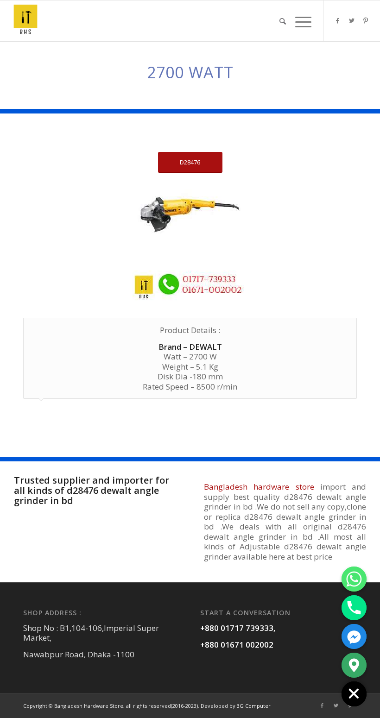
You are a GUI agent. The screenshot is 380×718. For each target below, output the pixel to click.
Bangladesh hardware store (259, 486)
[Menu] (301, 20)
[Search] (283, 20)
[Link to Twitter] (352, 20)
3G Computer (254, 705)
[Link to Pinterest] (366, 20)
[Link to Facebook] (338, 20)
